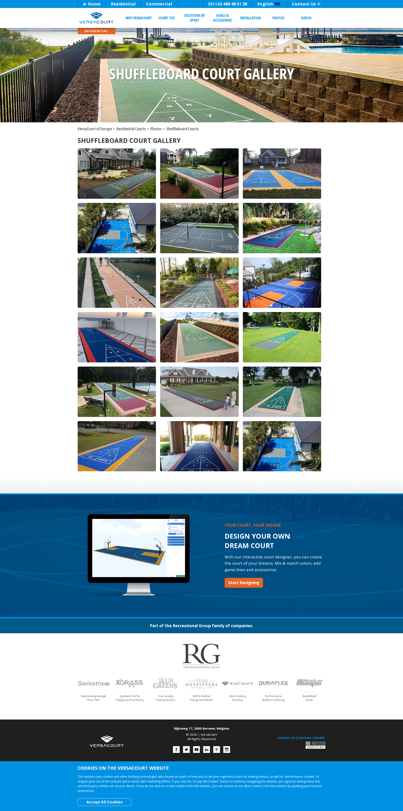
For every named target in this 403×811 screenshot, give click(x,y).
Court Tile (166, 17)
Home (94, 4)
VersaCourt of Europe (95, 129)
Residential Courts (131, 129)
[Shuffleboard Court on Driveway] (282, 391)
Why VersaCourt (139, 17)
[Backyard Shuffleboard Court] (199, 173)
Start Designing (243, 582)
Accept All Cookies (104, 802)
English (265, 4)
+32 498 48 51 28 (227, 4)
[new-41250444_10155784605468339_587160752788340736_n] (117, 337)
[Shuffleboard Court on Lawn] (282, 227)
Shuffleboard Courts (182, 129)
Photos (278, 17)
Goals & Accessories (222, 18)
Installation (250, 17)
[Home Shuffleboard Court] (199, 337)
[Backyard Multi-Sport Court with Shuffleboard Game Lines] (282, 282)
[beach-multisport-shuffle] (117, 227)
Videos (306, 17)
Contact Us (304, 4)
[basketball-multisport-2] (199, 227)
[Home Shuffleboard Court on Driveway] (199, 391)
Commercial (159, 4)
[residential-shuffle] (282, 173)
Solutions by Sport (194, 18)
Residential (123, 4)
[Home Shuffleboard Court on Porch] (199, 446)
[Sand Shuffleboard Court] (117, 282)
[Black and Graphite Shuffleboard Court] (199, 282)
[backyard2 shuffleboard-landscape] (117, 173)
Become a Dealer (312, 737)
